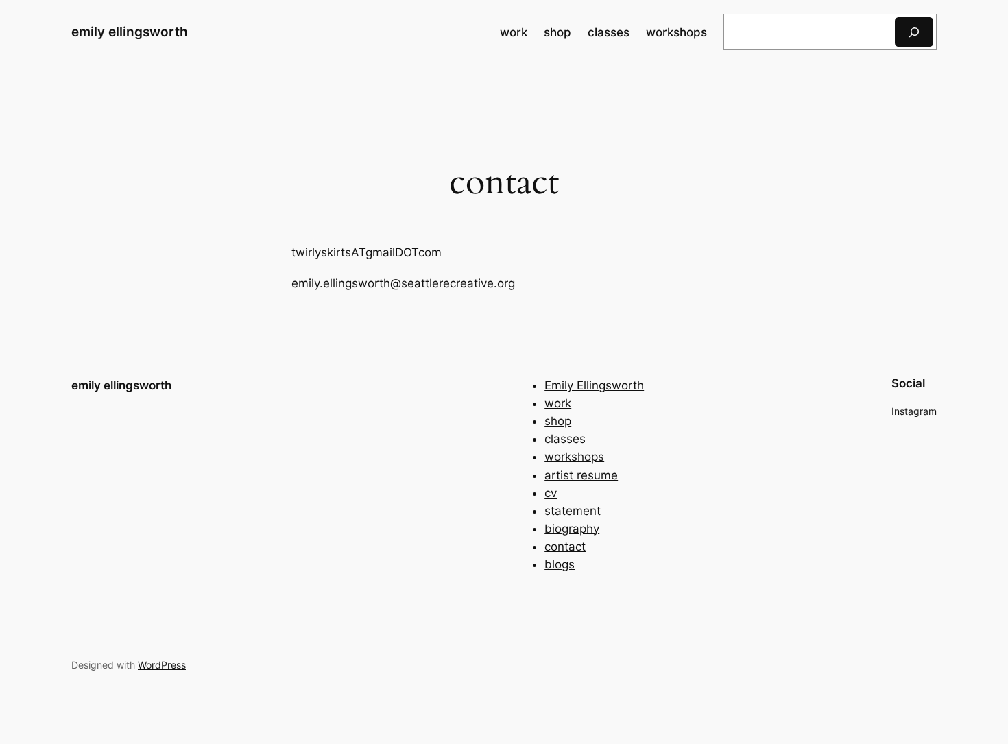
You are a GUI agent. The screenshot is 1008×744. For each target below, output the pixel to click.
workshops (574, 457)
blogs (559, 564)
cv (550, 493)
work (557, 403)
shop (557, 421)
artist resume (581, 475)
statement (572, 511)
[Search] (914, 32)
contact (565, 546)
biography (571, 529)
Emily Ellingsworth (594, 385)
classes (565, 439)
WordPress (162, 665)
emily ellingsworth (129, 31)
